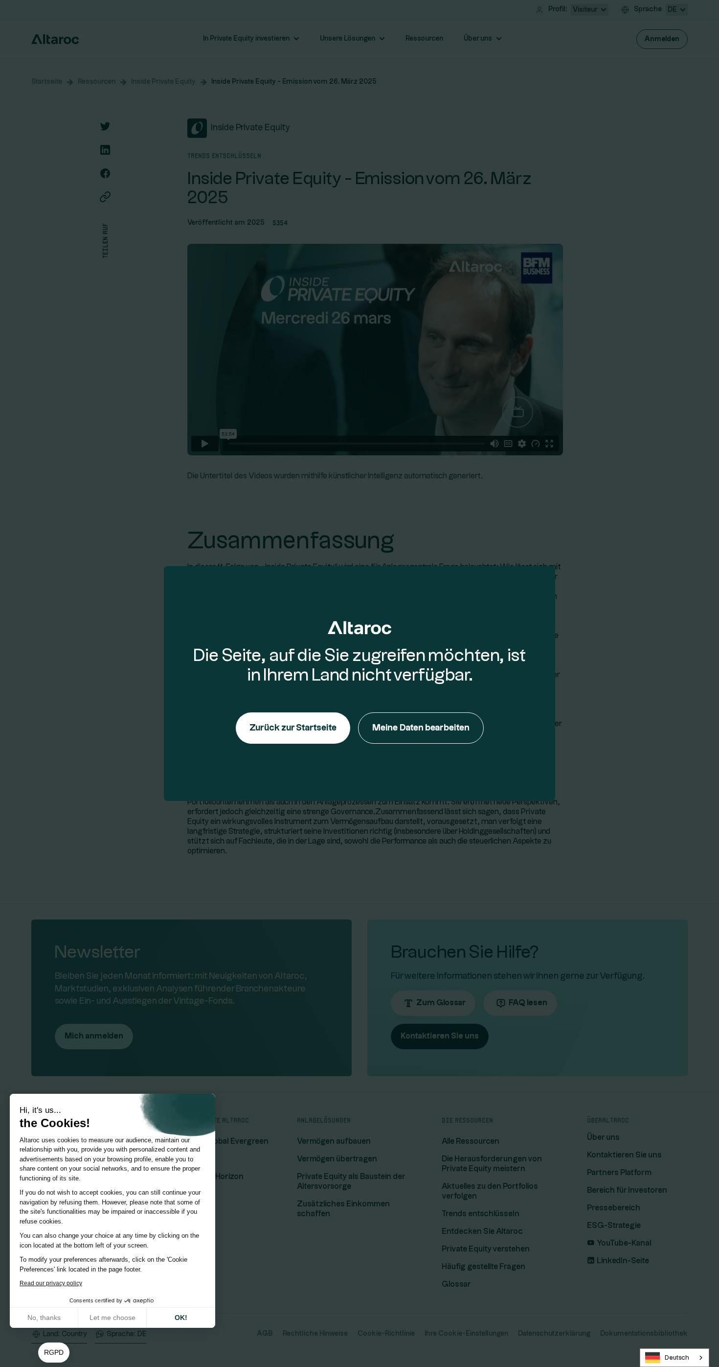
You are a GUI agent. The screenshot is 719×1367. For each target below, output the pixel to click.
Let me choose (112, 1317)
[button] (53, 1353)
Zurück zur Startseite (293, 728)
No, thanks (44, 1317)
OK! (181, 1317)
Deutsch (677, 1358)
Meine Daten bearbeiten (421, 728)
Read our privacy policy (51, 1283)
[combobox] (674, 1357)
